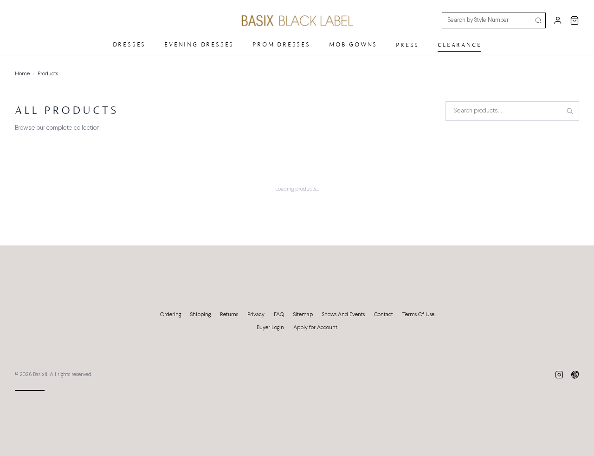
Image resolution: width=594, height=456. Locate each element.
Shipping (200, 314)
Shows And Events (343, 314)
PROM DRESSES (281, 44)
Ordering (170, 314)
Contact (383, 314)
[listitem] (559, 374)
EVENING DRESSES (199, 44)
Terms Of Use (418, 314)
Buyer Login (270, 327)
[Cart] (574, 20)
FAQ (279, 314)
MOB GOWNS (353, 44)
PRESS (407, 44)
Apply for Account (315, 327)
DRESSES (129, 44)
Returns (229, 314)
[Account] (557, 20)
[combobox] (512, 111)
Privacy (256, 314)
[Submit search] (538, 20)
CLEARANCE (459, 44)
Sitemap (303, 314)
